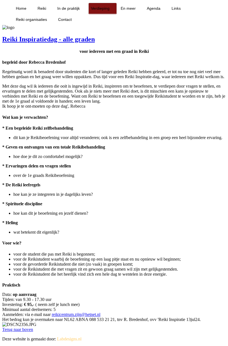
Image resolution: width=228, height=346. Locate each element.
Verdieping (100, 8)
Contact (65, 19)
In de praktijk (68, 8)
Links (176, 8)
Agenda (153, 8)
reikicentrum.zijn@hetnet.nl (76, 314)
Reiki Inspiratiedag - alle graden (48, 39)
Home (21, 8)
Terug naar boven (17, 329)
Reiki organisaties (31, 19)
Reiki (42, 8)
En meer (128, 8)
